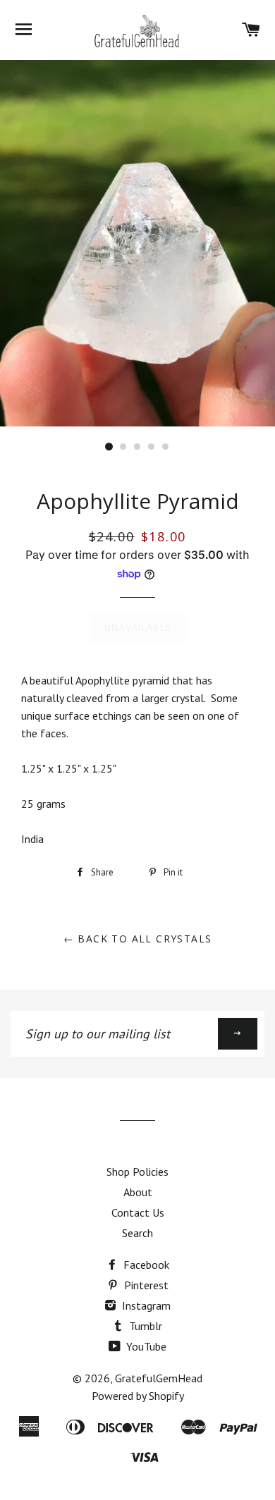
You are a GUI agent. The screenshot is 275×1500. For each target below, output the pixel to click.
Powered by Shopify (138, 1396)
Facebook (145, 1265)
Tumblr (144, 1326)
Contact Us (137, 1212)
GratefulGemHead (158, 1378)
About (137, 1192)
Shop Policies (137, 1171)
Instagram (145, 1305)
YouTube (144, 1346)
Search (137, 1233)
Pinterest (145, 1285)
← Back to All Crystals (137, 938)
